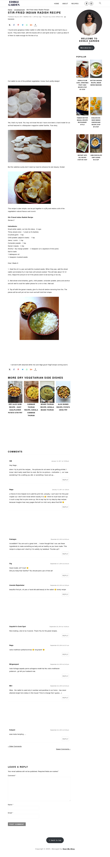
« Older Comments (15, 746)
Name (10, 804)
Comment (12, 775)
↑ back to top (55, 840)
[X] (9, 25)
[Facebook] (87, 4)
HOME (56, 3)
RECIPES (75, 3)
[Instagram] (91, 4)
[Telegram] (22, 25)
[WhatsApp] (27, 25)
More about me (85, 48)
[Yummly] (31, 25)
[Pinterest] (18, 25)
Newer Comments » (63, 749)
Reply (65, 480)
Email (10, 813)
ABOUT (65, 3)
